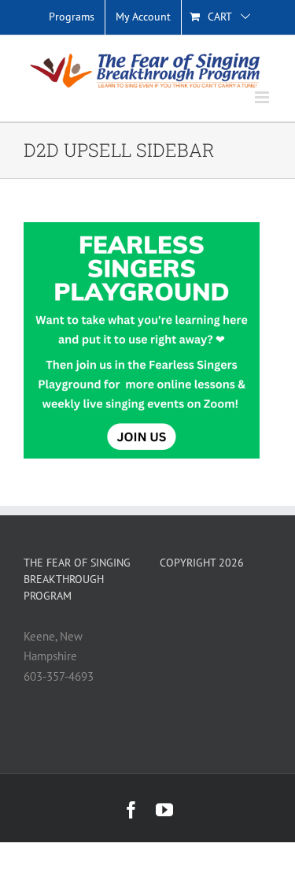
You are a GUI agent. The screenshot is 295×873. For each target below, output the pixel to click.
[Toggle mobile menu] (263, 97)
